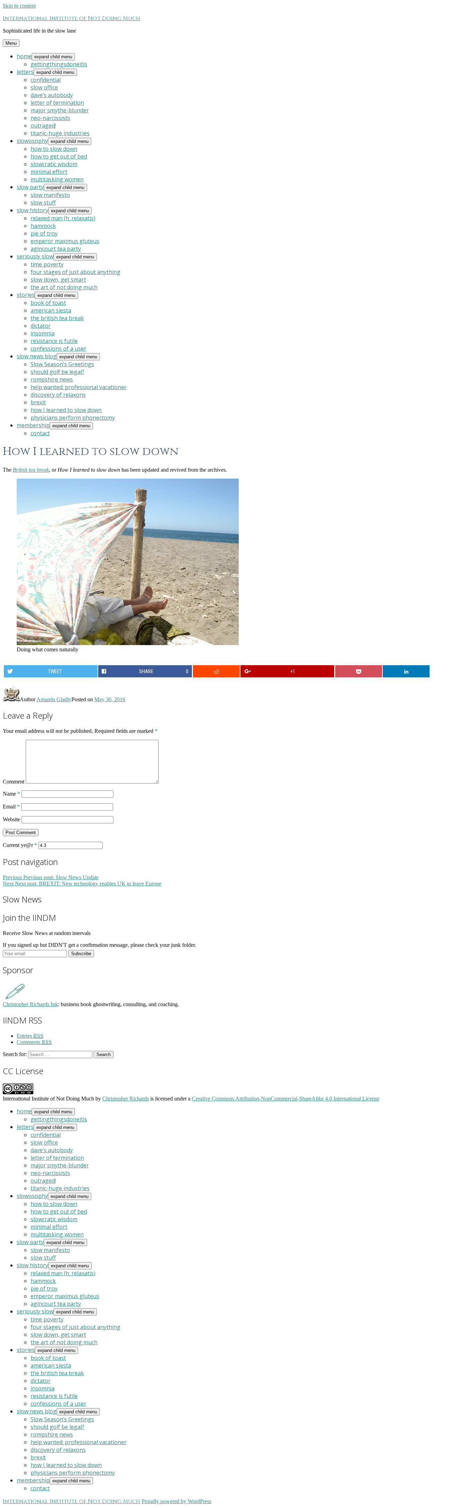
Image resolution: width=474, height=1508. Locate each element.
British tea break (31, 470)
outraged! (43, 125)
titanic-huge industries (60, 133)
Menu (11, 43)
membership (33, 425)
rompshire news (52, 379)
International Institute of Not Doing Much (71, 18)
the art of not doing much (64, 287)
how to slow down (54, 149)
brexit (38, 402)
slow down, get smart (58, 279)
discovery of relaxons (58, 395)
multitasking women (57, 179)
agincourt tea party (56, 248)
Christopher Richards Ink (30, 1004)
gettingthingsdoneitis (59, 64)
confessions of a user (58, 348)
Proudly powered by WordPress (176, 1501)
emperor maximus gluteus (65, 241)
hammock (43, 226)
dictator (41, 325)
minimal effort (49, 171)
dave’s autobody (52, 95)
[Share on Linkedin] (406, 671)
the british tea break (57, 318)
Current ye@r (20, 845)
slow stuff (43, 202)
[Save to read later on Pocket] (358, 671)
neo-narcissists (50, 118)
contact (40, 433)
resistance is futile (54, 341)
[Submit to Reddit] (216, 671)
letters (25, 72)
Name (11, 794)
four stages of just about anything (75, 272)
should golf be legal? (57, 372)
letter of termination (57, 102)
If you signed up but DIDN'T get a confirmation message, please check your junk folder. (99, 945)
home (24, 56)
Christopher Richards (125, 1099)
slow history (32, 210)
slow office (44, 87)
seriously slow (35, 256)
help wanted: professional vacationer (79, 387)
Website (11, 819)
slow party (30, 187)
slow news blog (37, 356)
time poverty (47, 264)
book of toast (48, 303)
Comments (34, 1042)
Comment (13, 782)
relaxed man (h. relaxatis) (63, 218)
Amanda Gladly (53, 699)
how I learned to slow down (66, 410)
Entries (30, 1036)
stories (26, 295)
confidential (46, 80)
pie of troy (44, 233)
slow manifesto (50, 195)
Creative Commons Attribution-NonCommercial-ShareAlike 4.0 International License (285, 1099)
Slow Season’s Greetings (62, 364)
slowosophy (32, 141)
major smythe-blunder (60, 110)
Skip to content (19, 6)
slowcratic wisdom (54, 164)
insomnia (42, 333)
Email (11, 806)
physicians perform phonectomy (73, 417)
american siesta (51, 310)
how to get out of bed (59, 156)
